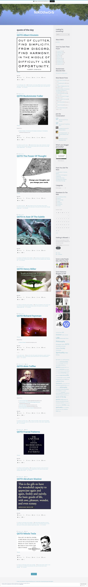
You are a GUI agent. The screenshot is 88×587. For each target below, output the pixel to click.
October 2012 (59, 64)
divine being (40, 564)
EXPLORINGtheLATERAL (61, 197)
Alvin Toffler (36, 420)
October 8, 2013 (20, 476)
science (40, 356)
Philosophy (21, 84)
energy (42, 205)
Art (63, 332)
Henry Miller (40, 304)
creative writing (65, 363)
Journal (66, 334)
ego (65, 365)
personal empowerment (61, 385)
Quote (27, 364)
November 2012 (60, 62)
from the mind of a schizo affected (63, 371)
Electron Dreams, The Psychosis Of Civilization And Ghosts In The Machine (33, 131)
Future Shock (44, 420)
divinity (43, 564)
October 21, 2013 (21, 32)
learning (18, 421)
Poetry (63, 344)
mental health (59, 377)
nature (66, 379)
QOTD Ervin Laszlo (22, 406)
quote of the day (26, 86)
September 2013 (60, 52)
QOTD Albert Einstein (27, 35)
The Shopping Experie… (63, 132)
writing (60, 411)
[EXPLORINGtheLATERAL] (59, 309)
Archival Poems (59, 332)
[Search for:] (63, 34)
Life (18, 84)
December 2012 (60, 61)
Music (67, 338)
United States (61, 409)
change (28, 205)
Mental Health (63, 338)
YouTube (59, 205)
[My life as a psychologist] (59, 286)
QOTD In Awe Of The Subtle (31, 216)
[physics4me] (59, 324)
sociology (67, 405)
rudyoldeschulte (62, 128)
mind (68, 377)
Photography (58, 344)
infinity (29, 469)
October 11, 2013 (21, 313)
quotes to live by (44, 146)
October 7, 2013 (20, 531)
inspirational (63, 375)
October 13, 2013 (21, 214)
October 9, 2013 (20, 429)
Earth (63, 365)
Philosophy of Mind (60, 389)
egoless (58, 367)
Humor (63, 334)
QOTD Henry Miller (26, 268)
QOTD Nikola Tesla (26, 533)
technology (57, 409)
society (18, 147)
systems (67, 407)
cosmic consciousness (44, 467)
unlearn (43, 421)
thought (18, 208)
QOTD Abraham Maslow (29, 478)
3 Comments (29, 147)
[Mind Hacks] (66, 301)
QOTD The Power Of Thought (31, 155)
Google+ (58, 201)
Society (26, 420)
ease (40, 257)
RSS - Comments (59, 254)
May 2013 (59, 57)
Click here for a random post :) (61, 73)
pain (69, 383)
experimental (67, 369)
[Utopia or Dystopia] (66, 309)
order (45, 304)
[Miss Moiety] (66, 286)
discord (42, 84)
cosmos (61, 363)
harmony (45, 84)
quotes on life (43, 86)
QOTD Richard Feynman (29, 315)
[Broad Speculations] (66, 279)
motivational (58, 379)
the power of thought (46, 206)
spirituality (42, 259)
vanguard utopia (22, 147)
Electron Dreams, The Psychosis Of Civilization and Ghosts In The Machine (62, 90)
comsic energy (33, 467)
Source (18, 72)
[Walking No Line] (59, 317)
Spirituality (31, 257)
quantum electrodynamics (39, 355)
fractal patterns (25, 469)
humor (67, 372)
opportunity (19, 86)
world (20, 208)
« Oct (57, 233)
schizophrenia (58, 402)
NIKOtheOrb (61, 138)
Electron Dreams (22, 342)
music (63, 379)
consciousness (38, 467)
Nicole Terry (60, 381)
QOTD (25, 84)
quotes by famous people (36, 86)
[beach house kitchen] (59, 294)
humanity (30, 523)
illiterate (47, 420)
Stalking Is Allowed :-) (62, 238)
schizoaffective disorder (63, 401)
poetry (65, 390)
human (59, 372)
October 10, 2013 (21, 364)
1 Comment (24, 357)
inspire (37, 523)
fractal (21, 469)
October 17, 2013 (21, 93)
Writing (57, 355)
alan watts (58, 359)
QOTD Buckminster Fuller (30, 95)
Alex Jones (61, 119)
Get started (52, 1)
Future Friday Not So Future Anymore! (26, 407)
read (35, 421)
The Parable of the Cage (60, 180)
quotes (30, 86)
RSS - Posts (58, 253)
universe (18, 357)
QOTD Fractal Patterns (28, 431)
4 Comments (23, 423)
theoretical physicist (45, 356)
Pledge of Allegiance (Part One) (63, 86)
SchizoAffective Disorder (61, 346)
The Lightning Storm (61, 83)
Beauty (38, 257)
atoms (28, 355)
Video (66, 352)
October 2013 (59, 51)
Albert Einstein (30, 84)
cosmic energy (35, 84)
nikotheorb (59, 383)
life (21, 206)
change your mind (33, 205)
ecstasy (22, 523)
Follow (58, 248)
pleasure (45, 523)
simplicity (19, 87)
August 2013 (59, 54)
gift (28, 523)
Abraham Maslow (38, 522)
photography (66, 389)
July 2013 (58, 55)
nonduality (63, 383)
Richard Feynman (36, 356)
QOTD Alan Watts (22, 405)
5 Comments (44, 524)
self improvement (59, 405)
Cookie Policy (21, 584)
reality (48, 146)
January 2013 (59, 59)
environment (57, 369)
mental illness (65, 377)
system (21, 470)
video (57, 411)
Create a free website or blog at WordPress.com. (26, 581)
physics (60, 390)
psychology (58, 393)
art (64, 359)
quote (25, 206)
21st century (32, 420)
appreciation (43, 522)
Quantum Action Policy (60, 177)
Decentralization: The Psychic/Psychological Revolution (29, 402)
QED (31, 355)
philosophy (42, 523)
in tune (49, 564)
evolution (45, 205)
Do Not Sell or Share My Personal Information (44, 581)
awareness (67, 359)
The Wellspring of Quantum (61, 179)
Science (23, 355)
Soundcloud (59, 202)
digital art (60, 365)
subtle (45, 259)
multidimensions (34, 469)
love (56, 377)
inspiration (48, 84)
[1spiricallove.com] (66, 294)
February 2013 (60, 58)
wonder (38, 524)
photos (57, 390)
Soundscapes (58, 350)
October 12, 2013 (21, 266)
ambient (62, 359)
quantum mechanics (47, 355)
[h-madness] (59, 301)
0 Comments (25, 87)
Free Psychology (60, 199)
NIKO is (58, 42)
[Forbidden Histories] (59, 279)
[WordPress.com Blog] (66, 324)
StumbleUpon (59, 204)
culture (57, 365)
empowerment (63, 367)
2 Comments (29, 307)
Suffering (64, 407)
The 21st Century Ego (23, 400)
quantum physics (19, 356)
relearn (37, 421)
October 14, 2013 (21, 153)
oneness (66, 383)
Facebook (59, 198)
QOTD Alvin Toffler (26, 366)
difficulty (39, 84)
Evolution (19, 205)
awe (35, 257)
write (17, 423)
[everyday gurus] (66, 317)
